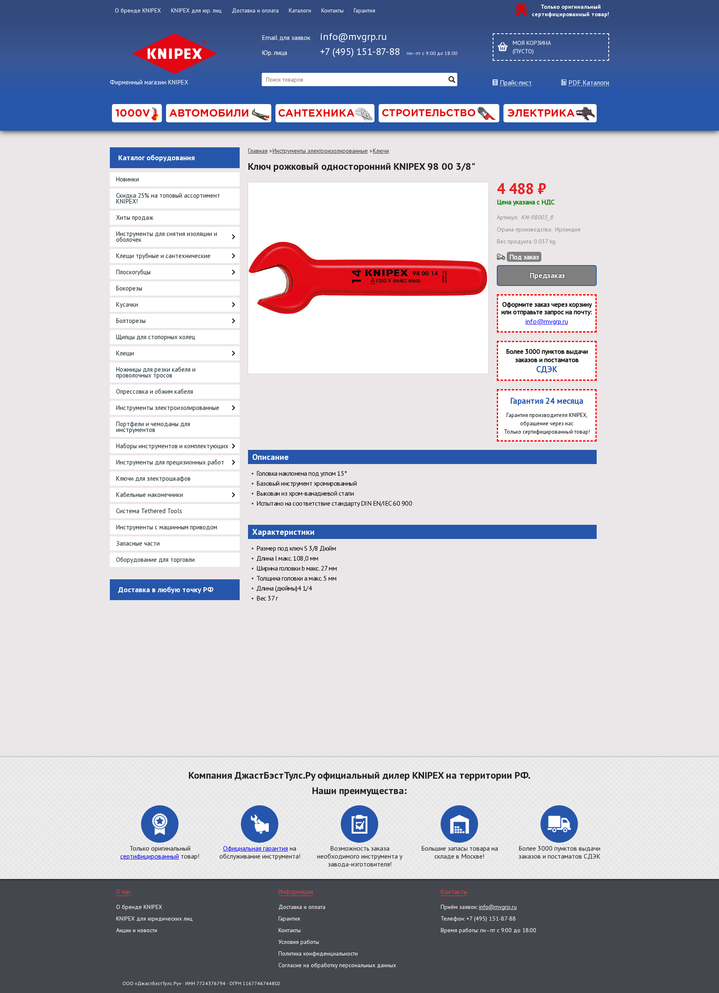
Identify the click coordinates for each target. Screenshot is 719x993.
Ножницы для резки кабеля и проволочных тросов (156, 372)
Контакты (332, 10)
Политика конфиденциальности (318, 953)
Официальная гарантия (255, 848)
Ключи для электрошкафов (153, 478)
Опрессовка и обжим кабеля (154, 391)
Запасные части (138, 543)
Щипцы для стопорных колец (155, 337)
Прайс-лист (516, 82)
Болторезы (131, 321)
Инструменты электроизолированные (167, 408)
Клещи (125, 353)
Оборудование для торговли (155, 560)
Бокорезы (129, 288)
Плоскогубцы (133, 272)
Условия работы (298, 942)
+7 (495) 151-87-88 (360, 51)
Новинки (127, 179)
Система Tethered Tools (149, 511)
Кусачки (127, 304)
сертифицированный (149, 856)
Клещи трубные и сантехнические (163, 256)
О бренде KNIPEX (138, 10)
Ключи (381, 150)
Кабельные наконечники (149, 495)
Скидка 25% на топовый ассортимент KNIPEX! (168, 198)
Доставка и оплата (255, 10)
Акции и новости (136, 930)
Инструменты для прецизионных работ (170, 462)
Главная (258, 150)
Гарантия (364, 10)
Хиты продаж (134, 217)
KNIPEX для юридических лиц (154, 918)
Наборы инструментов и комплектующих (172, 446)
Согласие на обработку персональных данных (337, 965)
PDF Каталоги (588, 82)
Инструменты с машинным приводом (166, 527)
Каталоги (300, 10)
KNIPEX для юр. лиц (196, 10)
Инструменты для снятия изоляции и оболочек (166, 236)
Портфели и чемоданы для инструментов (153, 427)
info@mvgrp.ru (353, 36)
